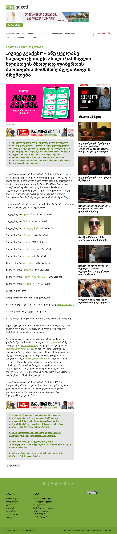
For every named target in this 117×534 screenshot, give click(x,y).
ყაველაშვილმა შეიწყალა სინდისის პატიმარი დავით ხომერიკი (94, 208)
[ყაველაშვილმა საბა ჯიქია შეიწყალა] (94, 166)
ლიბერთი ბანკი (13, 466)
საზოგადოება (28, 33)
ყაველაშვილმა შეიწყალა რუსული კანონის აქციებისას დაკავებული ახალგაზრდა (94, 270)
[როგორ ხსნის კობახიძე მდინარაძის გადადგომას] (94, 288)
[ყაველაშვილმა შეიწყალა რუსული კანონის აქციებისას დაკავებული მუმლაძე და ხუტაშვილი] (94, 132)
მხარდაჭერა (14, 25)
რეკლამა (36, 47)
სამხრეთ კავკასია (15, 37)
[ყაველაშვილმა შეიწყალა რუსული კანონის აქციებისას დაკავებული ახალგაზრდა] (94, 254)
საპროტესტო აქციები (42, 502)
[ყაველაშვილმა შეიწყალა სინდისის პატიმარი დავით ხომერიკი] (94, 194)
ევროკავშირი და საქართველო (40, 512)
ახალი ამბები (12, 33)
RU (94, 36)
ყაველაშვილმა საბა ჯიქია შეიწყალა (94, 179)
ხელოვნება (70, 33)
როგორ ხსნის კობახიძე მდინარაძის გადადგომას (94, 301)
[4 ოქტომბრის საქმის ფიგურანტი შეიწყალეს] (94, 225)
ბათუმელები (99, 33)
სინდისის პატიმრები (42, 498)
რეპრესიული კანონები (43, 508)
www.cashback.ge (65, 304)
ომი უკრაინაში (39, 505)
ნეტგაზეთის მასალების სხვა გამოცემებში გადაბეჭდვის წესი (86, 530)
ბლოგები (31, 37)
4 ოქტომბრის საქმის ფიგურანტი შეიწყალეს (92, 238)
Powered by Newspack (27, 530)
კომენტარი (56, 33)
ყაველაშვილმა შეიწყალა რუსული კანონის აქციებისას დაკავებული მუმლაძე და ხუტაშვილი (94, 147)
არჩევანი (28, 263)
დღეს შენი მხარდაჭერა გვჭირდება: (27, 441)
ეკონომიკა (43, 33)
